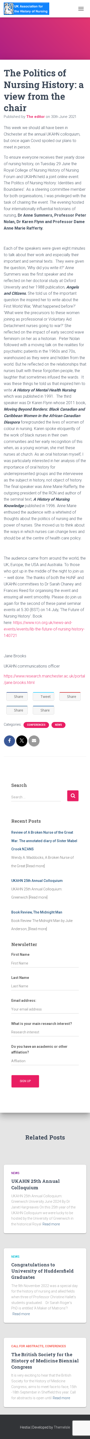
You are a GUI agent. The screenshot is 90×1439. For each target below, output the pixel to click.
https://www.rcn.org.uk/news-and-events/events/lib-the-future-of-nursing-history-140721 (44, 629)
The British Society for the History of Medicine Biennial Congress (45, 1360)
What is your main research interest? (41, 1024)
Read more (51, 1224)
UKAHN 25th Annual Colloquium (35, 1184)
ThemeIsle (62, 1427)
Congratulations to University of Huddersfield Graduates (42, 1271)
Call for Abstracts (27, 1346)
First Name (20, 955)
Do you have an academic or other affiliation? (39, 1049)
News (58, 724)
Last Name (20, 978)
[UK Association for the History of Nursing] (28, 8)
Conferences (36, 724)
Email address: (23, 1001)
